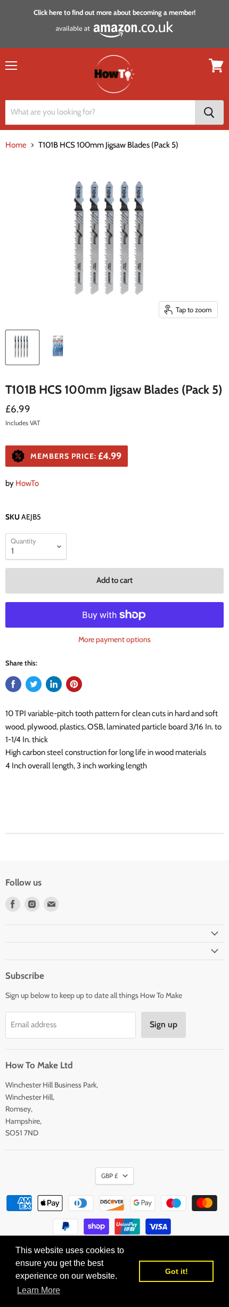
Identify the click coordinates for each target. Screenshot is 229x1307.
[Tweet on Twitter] (34, 684)
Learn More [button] (38, 1290)
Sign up (163, 1024)
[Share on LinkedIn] (54, 684)
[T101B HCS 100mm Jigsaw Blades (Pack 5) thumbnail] (22, 347)
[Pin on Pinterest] (74, 684)
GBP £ (109, 1176)
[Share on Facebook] (13, 684)
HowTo (27, 483)
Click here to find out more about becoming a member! (114, 12)
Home (16, 145)
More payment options (114, 639)
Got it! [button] (176, 1271)
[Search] (209, 112)
